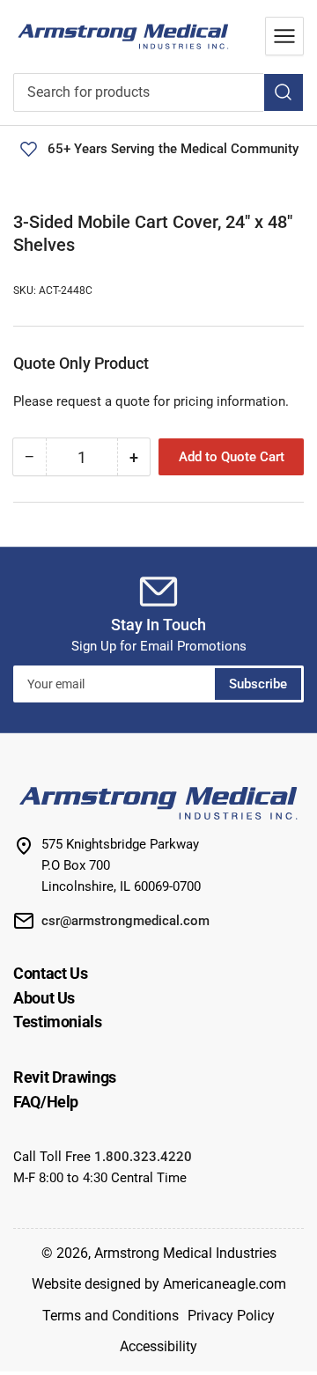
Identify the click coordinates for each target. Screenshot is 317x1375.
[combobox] (158, 92)
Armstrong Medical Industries (185, 1253)
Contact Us (50, 973)
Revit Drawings (64, 1077)
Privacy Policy (231, 1315)
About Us (44, 998)
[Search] (283, 92)
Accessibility (158, 1346)
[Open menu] (284, 36)
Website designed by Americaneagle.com (159, 1284)
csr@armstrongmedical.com (125, 921)
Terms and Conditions (110, 1315)
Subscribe (258, 684)
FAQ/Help (45, 1101)
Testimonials (57, 1021)
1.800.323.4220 (143, 1157)
